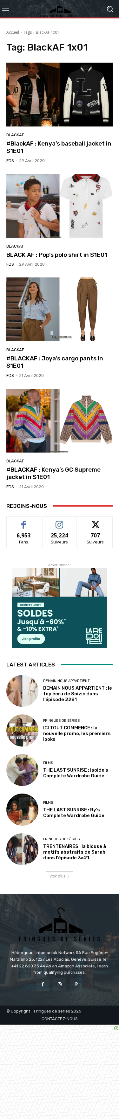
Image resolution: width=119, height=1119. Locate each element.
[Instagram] (59, 984)
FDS (10, 160)
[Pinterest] (76, 984)
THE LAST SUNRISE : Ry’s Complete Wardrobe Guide (73, 812)
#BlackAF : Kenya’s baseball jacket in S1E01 (58, 147)
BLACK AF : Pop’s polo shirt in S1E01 (56, 254)
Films (48, 763)
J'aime (24, 521)
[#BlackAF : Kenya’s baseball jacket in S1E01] (59, 94)
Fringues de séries (61, 720)
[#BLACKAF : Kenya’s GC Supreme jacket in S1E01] (59, 421)
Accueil (12, 32)
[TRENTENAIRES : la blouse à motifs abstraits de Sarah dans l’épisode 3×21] (22, 849)
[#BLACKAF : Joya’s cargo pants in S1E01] (59, 309)
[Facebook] (42, 984)
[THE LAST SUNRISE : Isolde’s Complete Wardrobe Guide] (22, 770)
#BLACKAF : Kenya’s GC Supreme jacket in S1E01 (53, 473)
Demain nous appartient (66, 681)
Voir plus (57, 876)
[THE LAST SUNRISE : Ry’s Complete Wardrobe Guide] (22, 810)
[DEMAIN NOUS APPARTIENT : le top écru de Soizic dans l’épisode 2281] (22, 691)
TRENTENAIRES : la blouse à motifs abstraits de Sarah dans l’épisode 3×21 (74, 852)
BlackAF (15, 135)
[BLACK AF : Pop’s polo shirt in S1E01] (59, 206)
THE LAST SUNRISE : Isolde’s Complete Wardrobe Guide (75, 773)
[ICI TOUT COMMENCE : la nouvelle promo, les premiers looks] (22, 730)
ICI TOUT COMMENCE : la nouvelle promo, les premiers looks (77, 733)
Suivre (59, 521)
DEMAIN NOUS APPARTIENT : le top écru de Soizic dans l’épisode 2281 (77, 693)
